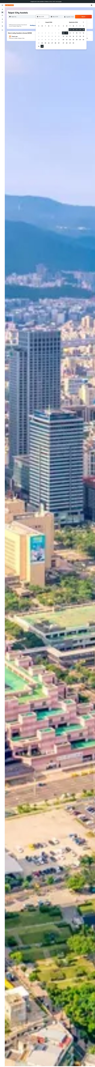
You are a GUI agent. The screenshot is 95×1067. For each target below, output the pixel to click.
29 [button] (58, 43)
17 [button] (42, 39)
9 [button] (38, 36)
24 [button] (42, 43)
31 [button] (42, 46)
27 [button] (52, 43)
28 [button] (55, 43)
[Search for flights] (2, 9)
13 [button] (52, 36)
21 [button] (55, 39)
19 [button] (48, 39)
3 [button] (76, 29)
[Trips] (2, 26)
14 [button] (55, 36)
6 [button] (63, 33)
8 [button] (58, 33)
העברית (59, 1)
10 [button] (42, 36)
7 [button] (55, 33)
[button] (93, 1)
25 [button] (45, 43)
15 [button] (58, 36)
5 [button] (48, 33)
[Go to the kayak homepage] (9, 5)
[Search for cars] (2, 15)
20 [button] (52, 39)
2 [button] (38, 33)
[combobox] (23, 17)
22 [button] (58, 39)
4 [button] (45, 33)
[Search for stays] (2, 12)
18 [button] (45, 39)
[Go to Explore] (2, 19)
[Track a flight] (2, 22)
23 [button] (38, 43)
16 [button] (38, 39)
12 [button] (48, 36)
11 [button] (45, 36)
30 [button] (38, 46)
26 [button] (48, 43)
